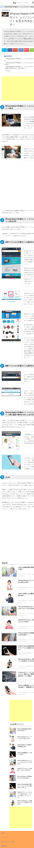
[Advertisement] (21, 710)
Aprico (2, 833)
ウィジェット (4, 837)
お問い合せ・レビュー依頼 (7, 841)
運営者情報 (4, 846)
